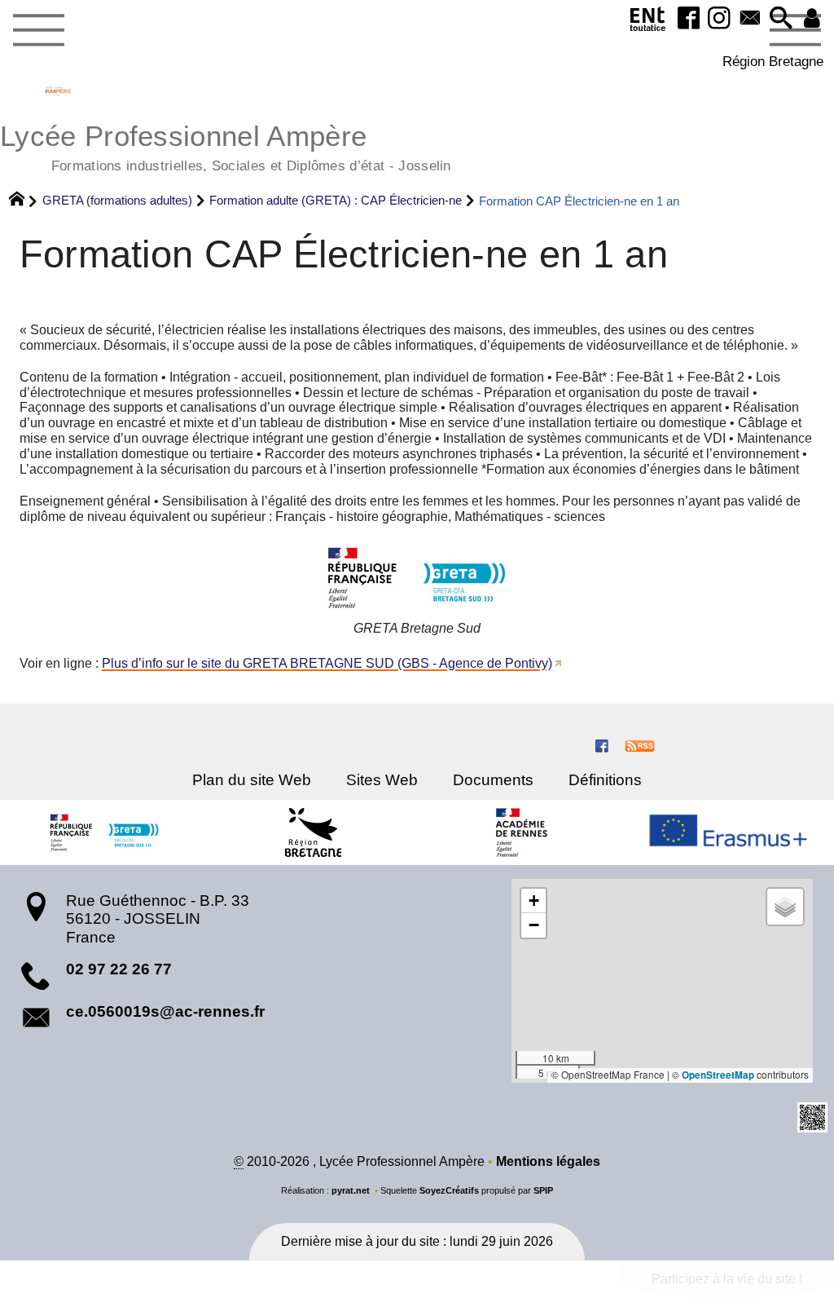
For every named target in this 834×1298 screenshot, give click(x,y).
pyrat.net (350, 1190)
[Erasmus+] (729, 832)
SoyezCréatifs (449, 1190)
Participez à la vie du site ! (727, 1279)
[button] (781, 19)
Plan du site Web (251, 779)
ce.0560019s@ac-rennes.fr (165, 1011)
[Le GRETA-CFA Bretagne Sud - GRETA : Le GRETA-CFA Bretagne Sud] (104, 832)
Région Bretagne (772, 61)
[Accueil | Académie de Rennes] (521, 832)
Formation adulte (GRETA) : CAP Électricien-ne (335, 200)
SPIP (543, 1190)
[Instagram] (719, 19)
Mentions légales (548, 1161)
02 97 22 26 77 (119, 969)
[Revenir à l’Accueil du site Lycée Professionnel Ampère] (57, 90)
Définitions (605, 779)
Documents (493, 779)
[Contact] (750, 19)
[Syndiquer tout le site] (640, 745)
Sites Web (382, 779)
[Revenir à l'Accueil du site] (24, 201)
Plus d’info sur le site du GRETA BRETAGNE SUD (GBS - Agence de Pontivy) (327, 663)
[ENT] (648, 22)
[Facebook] (688, 19)
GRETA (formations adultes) (117, 200)
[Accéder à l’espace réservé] (812, 19)
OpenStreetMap (718, 1075)
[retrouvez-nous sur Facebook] (601, 745)
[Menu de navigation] (38, 31)
